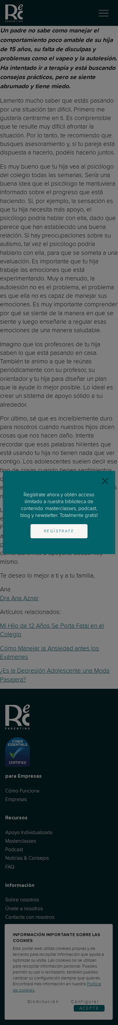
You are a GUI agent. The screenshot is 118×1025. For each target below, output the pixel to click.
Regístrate (59, 531)
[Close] (105, 481)
